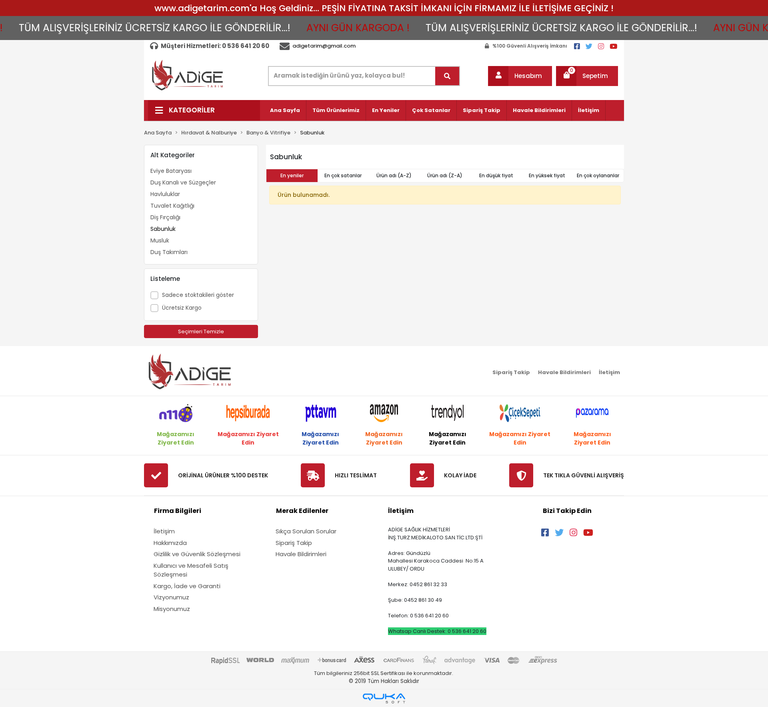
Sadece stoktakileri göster (198, 295)
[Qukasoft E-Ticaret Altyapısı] (384, 698)
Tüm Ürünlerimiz (336, 110)
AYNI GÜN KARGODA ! (342, 28)
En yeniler (292, 175)
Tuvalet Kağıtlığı (172, 206)
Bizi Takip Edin (567, 510)
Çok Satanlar (431, 110)
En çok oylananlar (598, 175)
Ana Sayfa (285, 110)
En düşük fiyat (496, 175)
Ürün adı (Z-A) (444, 175)
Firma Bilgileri (177, 510)
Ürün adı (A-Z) (394, 175)
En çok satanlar (343, 175)
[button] (520, 76)
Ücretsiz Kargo (182, 308)
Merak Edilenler (302, 510)
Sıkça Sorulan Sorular (306, 531)
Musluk (159, 240)
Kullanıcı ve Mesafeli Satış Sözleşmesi (191, 570)
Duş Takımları (169, 252)
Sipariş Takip (481, 110)
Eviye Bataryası (171, 171)
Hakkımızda (170, 543)
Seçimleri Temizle (201, 331)
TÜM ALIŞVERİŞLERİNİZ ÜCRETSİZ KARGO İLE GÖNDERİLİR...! (139, 28)
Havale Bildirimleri (539, 110)
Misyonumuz (172, 609)
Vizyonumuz (171, 597)
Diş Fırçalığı (165, 217)
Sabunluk (163, 229)
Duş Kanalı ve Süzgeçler (183, 182)
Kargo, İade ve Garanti (187, 586)
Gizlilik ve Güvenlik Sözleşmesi (197, 554)
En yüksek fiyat (547, 175)
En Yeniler (386, 110)
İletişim (588, 110)
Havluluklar (165, 194)
